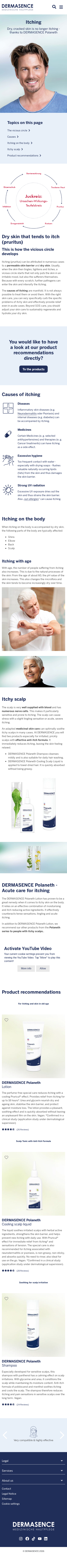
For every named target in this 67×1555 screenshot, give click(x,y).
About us (7, 1480)
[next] (60, 1432)
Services (7, 1470)
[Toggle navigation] (61, 8)
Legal (5, 1461)
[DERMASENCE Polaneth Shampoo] (33, 1325)
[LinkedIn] (46, 1538)
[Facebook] (27, 1538)
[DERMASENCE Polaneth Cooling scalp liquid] (33, 1184)
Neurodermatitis (27, 413)
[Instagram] (21, 1538)
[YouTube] (40, 1538)
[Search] (54, 7)
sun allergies (31, 498)
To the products (34, 369)
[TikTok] (33, 1538)
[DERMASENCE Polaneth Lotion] (33, 1046)
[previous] (6, 1432)
